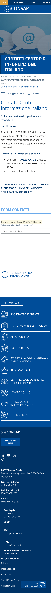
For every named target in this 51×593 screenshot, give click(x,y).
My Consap (46, 2)
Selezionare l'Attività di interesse (16, 225)
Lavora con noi (20, 392)
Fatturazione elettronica (28, 325)
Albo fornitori (20, 336)
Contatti (33, 2)
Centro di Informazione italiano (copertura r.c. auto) (22, 81)
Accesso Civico (8, 585)
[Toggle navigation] (44, 9)
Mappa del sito (8, 568)
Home (4, 76)
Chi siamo (4, 2)
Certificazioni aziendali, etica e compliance (27, 381)
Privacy (4, 563)
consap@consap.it (12, 545)
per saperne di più (10, 441)
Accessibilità (7, 574)
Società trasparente (24, 314)
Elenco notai (19, 414)
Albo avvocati (20, 370)
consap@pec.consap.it (14, 533)
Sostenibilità (19, 348)
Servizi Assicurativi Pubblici (22, 76)
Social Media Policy (10, 580)
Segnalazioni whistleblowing (21, 403)
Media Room (18, 2)
